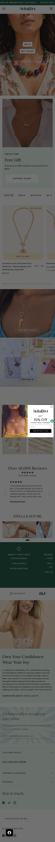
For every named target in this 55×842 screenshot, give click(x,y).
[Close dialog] (51, 406)
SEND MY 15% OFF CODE (40, 431)
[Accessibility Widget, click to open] (52, 421)
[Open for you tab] (9, 832)
